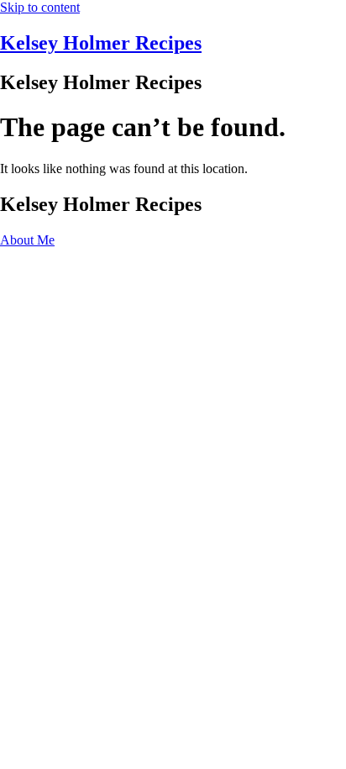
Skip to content (40, 7)
